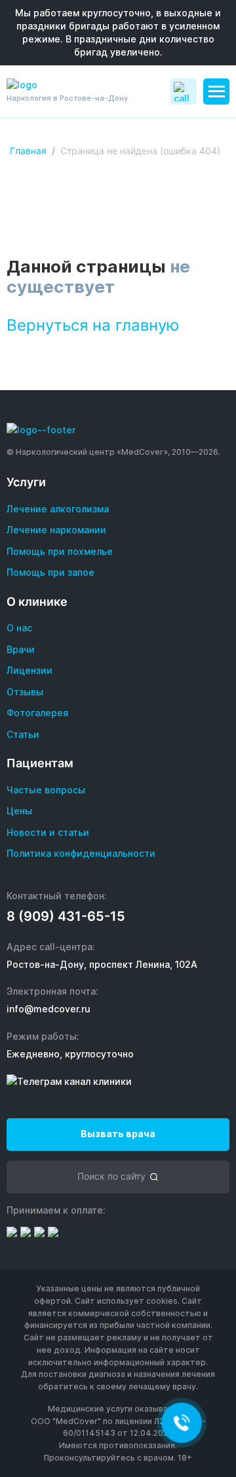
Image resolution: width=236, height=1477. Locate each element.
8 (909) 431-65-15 (66, 916)
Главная (28, 150)
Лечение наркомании (56, 529)
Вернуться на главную (93, 325)
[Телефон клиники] (183, 91)
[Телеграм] (69, 1081)
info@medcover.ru (48, 1008)
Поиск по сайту (111, 1176)
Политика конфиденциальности (81, 853)
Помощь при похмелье (60, 551)
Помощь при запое (50, 572)
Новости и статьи (48, 832)
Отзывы (25, 691)
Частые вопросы (46, 789)
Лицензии (29, 670)
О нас (19, 627)
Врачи (21, 649)
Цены (19, 810)
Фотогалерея (37, 712)
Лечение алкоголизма (58, 508)
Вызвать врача (118, 1133)
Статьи (23, 734)
